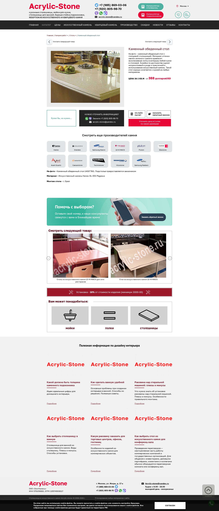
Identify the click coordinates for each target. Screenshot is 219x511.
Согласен (170, 505)
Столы (72, 35)
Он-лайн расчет (139, 114)
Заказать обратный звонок (161, 114)
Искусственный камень (78, 25)
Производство (129, 25)
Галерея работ (61, 35)
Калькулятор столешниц (153, 6)
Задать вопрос (178, 14)
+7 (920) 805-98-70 (108, 9)
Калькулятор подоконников (154, 15)
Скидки (145, 25)
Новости (158, 25)
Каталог (46, 25)
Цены (57, 25)
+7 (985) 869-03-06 (112, 5)
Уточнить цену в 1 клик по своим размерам (149, 122)
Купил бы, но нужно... (61, 118)
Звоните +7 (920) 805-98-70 (105, 118)
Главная (34, 25)
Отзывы (170, 25)
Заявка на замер (186, 14)
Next (170, 258)
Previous (48, 258)
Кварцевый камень (106, 25)
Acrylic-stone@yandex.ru (157, 483)
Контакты (184, 25)
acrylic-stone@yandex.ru (110, 17)
